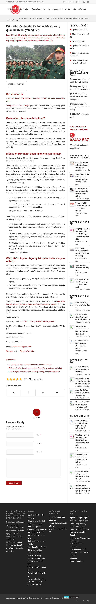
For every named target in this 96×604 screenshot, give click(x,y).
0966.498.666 (75, 547)
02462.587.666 (76, 544)
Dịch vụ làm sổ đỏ (80, 30)
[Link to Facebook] (80, 2)
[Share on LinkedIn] (43, 392)
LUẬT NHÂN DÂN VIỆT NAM (42, 322)
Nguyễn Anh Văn (27, 351)
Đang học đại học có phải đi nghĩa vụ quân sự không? (30, 364)
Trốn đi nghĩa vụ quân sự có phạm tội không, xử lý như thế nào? (34, 372)
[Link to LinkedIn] (84, 2)
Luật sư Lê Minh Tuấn (36, 559)
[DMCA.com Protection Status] (71, 598)
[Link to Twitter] (76, 2)
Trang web (40, 452)
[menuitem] (64, 2)
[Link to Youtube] (88, 2)
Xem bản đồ (79, 532)
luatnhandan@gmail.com (80, 538)
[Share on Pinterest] (28, 392)
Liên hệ (30, 544)
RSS (64, 2)
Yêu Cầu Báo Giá (34, 585)
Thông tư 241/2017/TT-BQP (17, 106)
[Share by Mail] (57, 392)
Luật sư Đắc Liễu (34, 553)
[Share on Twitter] (13, 392)
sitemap (70, 2)
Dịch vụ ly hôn (78, 41)
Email (39, 443)
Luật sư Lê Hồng (34, 556)
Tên (38, 435)
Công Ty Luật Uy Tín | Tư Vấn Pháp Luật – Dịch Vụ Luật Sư (36, 524)
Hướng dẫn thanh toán (37, 541)
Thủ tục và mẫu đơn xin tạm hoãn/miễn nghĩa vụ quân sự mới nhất (35, 368)
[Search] (17, 20)
